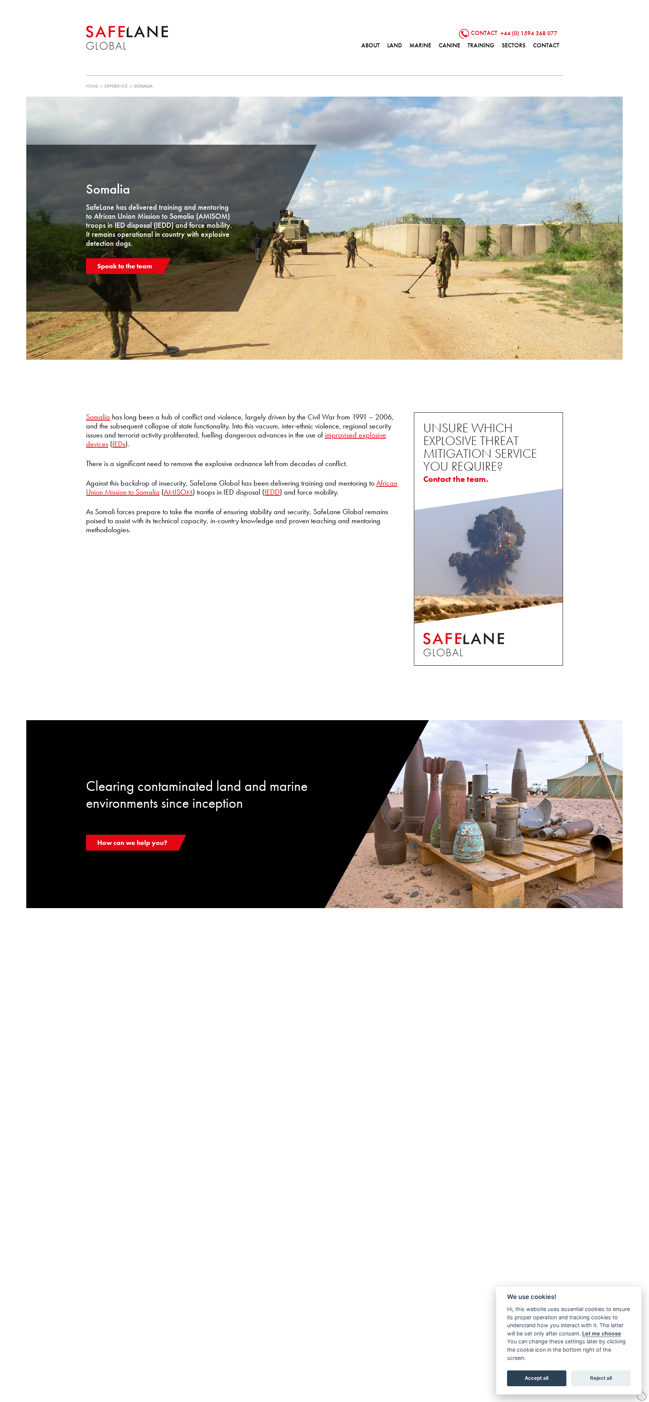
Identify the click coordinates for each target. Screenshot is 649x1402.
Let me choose (601, 1333)
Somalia (98, 417)
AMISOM (178, 492)
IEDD (272, 492)
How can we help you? (132, 842)
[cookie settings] (642, 1395)
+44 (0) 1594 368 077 (529, 33)
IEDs (118, 444)
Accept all (536, 1378)
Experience (116, 86)
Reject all (601, 1378)
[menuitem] (370, 45)
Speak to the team (124, 266)
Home (92, 86)
